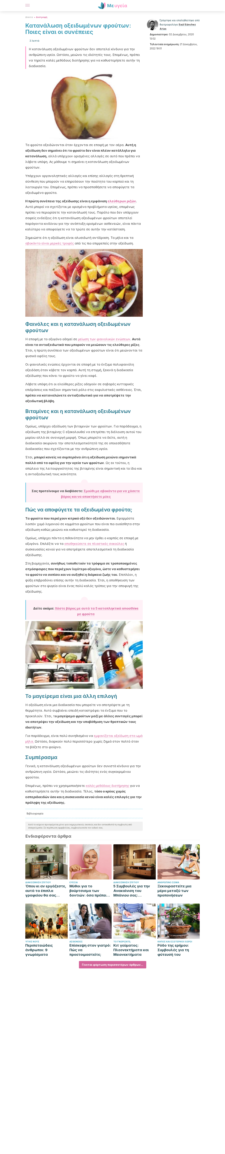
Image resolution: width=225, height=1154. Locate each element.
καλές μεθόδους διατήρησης (107, 786)
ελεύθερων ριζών (122, 201)
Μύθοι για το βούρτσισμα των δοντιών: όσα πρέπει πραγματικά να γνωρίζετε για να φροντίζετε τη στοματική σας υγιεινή (89, 891)
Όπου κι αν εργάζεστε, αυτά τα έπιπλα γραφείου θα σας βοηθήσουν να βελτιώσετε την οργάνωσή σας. (45, 891)
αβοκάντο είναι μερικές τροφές (49, 243)
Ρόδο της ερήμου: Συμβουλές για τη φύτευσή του (173, 950)
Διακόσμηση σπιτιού (38, 882)
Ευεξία (73, 882)
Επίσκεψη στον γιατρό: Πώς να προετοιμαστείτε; (90, 950)
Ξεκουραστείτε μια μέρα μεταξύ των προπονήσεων (174, 890)
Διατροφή (41, 17)
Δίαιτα (29, 17)
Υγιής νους (32, 941)
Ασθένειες (76, 941)
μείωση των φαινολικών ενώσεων (104, 339)
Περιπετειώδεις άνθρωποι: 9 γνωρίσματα (39, 950)
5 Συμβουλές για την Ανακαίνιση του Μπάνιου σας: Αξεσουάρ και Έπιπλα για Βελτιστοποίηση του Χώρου (133, 891)
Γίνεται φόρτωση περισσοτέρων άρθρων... (112, 964)
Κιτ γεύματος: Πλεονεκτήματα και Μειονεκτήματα (131, 950)
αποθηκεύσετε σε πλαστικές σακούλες (94, 544)
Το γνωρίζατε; (122, 941)
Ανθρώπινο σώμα (168, 882)
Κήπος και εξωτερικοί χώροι (175, 941)
